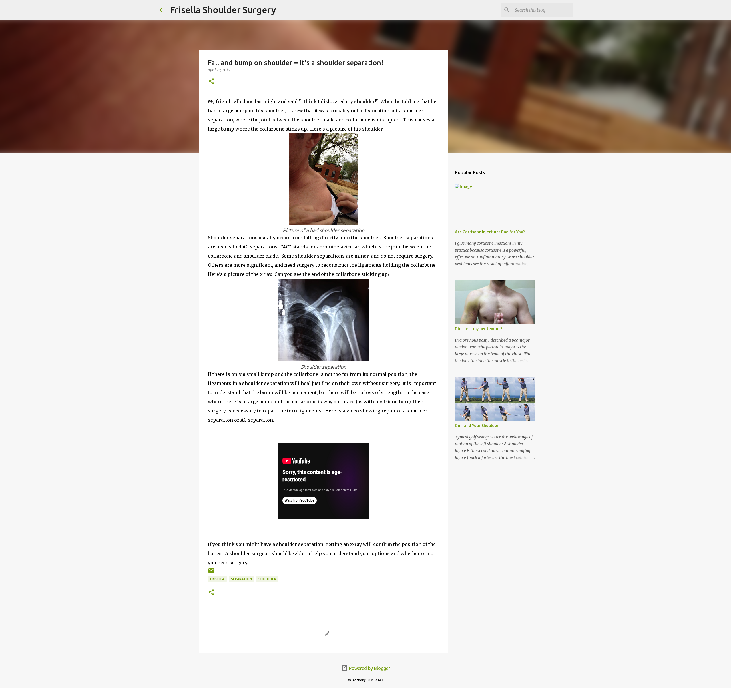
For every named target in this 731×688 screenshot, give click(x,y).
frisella (217, 579)
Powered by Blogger (369, 668)
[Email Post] (211, 573)
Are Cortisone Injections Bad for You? (490, 232)
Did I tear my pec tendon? (478, 328)
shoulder (267, 579)
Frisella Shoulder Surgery (223, 10)
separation (241, 579)
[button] (211, 81)
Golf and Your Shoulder (477, 425)
